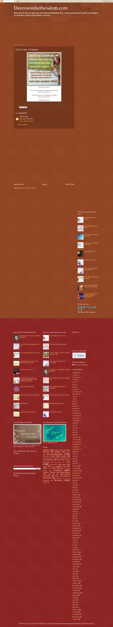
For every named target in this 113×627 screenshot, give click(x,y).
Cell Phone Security (90, 260)
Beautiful (46, 450)
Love (45, 466)
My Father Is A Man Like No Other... (91, 235)
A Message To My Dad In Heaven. (91, 243)
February (75, 408)
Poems (45, 470)
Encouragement (54, 454)
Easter (68, 452)
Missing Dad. (24, 403)
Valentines (59, 478)
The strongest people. (27, 386)
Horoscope (58, 462)
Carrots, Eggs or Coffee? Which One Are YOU (59, 353)
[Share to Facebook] (25, 107)
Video (66, 478)
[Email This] (20, 107)
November (75, 394)
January (74, 375)
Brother (57, 450)
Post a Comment (22, 124)
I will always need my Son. (28, 412)
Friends (63, 456)
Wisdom (58, 480)
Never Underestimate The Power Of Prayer (91, 286)
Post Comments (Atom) (29, 188)
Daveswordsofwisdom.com (41, 7)
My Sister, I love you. (26, 369)
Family (52, 456)
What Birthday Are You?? (90, 218)
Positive (58, 470)
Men (48, 468)
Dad (48, 452)
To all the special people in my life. (29, 345)
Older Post (69, 184)
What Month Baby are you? (91, 226)
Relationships (65, 472)
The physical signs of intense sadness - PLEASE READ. (91, 295)
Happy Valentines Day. (57, 403)
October (74, 380)
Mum (54, 468)
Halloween (66, 458)
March (74, 387)
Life (68, 462)
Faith (44, 456)
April (73, 384)
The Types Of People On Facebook (91, 269)
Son (57, 474)
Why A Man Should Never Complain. (57, 387)
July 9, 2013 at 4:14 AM (26, 121)
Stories (57, 476)
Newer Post (19, 184)
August (74, 423)
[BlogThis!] (21, 107)
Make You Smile (64, 466)
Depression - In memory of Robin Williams (30, 336)
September (75, 420)
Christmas (66, 450)
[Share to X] (23, 107)
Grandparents (47, 458)
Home (44, 184)
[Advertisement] (56, 30)
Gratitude (56, 458)
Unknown (22, 116)
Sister (49, 474)
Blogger (91, 623)
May (73, 401)
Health (60, 460)
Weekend (46, 480)
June (73, 399)
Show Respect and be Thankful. (29, 395)
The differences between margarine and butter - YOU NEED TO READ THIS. (28, 379)
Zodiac (45, 482)
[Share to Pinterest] (26, 107)
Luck (53, 466)
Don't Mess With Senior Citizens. (91, 277)
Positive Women (49, 472)
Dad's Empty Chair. (90, 251)
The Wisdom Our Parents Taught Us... (60, 378)
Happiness (49, 460)
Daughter (58, 452)
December (75, 372)
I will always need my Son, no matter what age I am (29, 361)
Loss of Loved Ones (58, 464)
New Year (64, 468)
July (73, 382)
